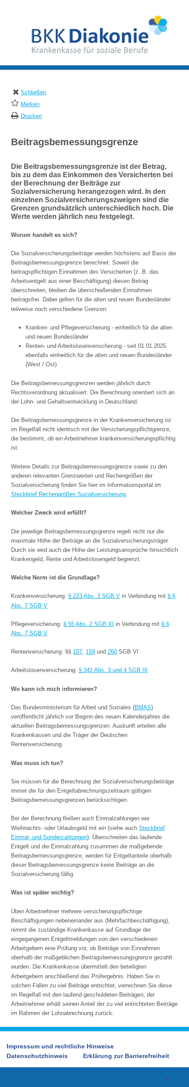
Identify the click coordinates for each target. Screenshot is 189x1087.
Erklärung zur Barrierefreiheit (126, 1055)
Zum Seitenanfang (167, 1078)
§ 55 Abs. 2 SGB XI (88, 624)
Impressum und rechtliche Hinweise (60, 1046)
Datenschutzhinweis (37, 1055)
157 (77, 651)
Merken (30, 104)
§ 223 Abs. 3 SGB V (94, 596)
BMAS (142, 707)
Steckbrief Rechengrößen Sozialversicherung (68, 494)
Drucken (31, 116)
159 (90, 651)
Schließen (33, 92)
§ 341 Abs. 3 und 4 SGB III (113, 670)
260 (112, 651)
